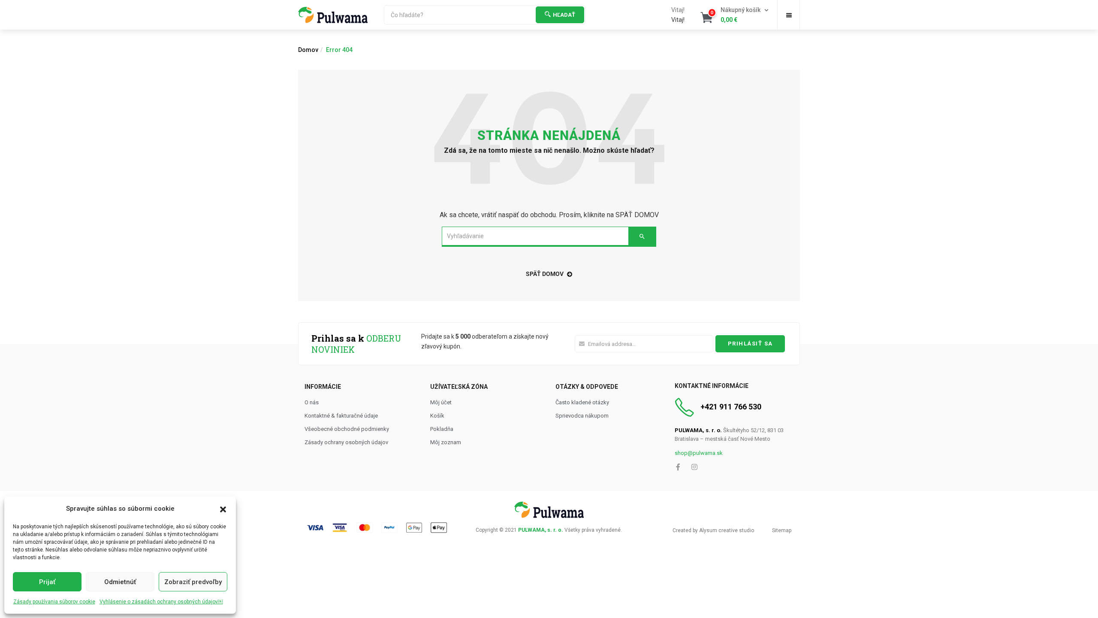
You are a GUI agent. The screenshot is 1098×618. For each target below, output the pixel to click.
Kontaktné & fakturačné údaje (341, 415)
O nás (312, 402)
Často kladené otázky (582, 402)
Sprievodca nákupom (582, 415)
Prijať (47, 582)
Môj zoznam (445, 442)
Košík (437, 415)
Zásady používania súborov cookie (54, 602)
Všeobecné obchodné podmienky (347, 429)
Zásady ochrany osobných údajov (346, 442)
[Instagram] (694, 467)
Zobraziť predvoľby (193, 582)
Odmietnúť (120, 582)
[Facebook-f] (678, 467)
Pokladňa (441, 429)
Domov (308, 49)
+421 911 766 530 (730, 406)
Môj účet (441, 402)
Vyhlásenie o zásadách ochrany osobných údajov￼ (161, 602)
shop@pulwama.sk (699, 453)
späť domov (545, 273)
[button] (223, 508)
